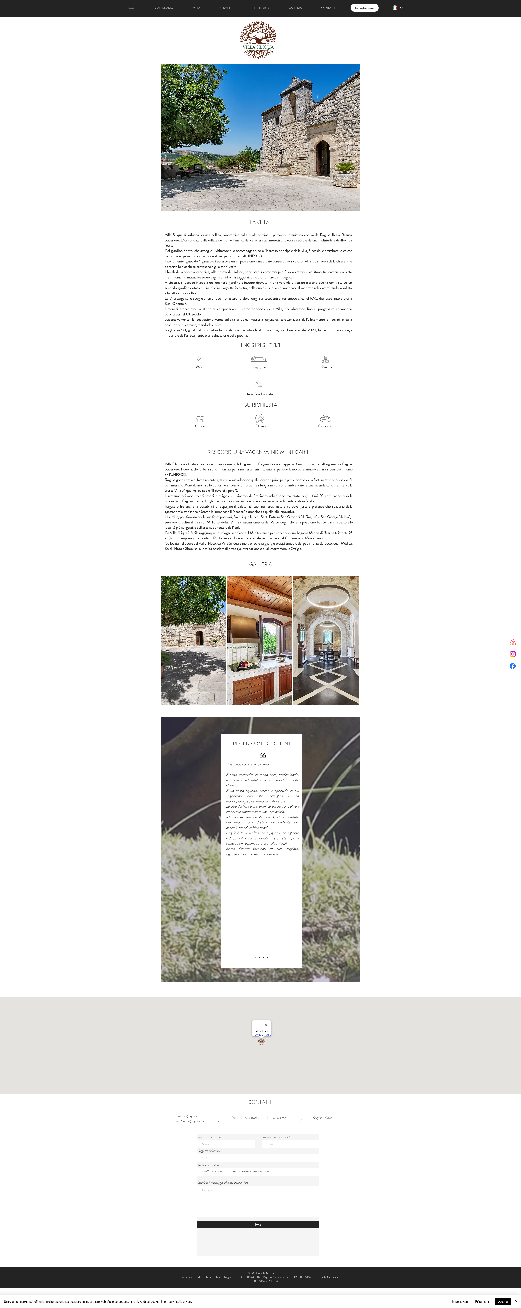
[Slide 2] (263, 957)
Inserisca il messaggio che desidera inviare (222, 1182)
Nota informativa (208, 1165)
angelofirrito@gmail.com (190, 1120)
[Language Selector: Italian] (397, 7)
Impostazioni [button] (460, 1301)
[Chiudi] (516, 1301)
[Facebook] (513, 666)
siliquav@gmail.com (190, 1116)
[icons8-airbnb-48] (513, 642)
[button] (200, 419)
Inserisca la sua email (275, 1137)
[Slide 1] (255, 957)
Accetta (503, 1301)
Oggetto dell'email (208, 1150)
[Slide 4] (267, 957)
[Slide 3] (259, 957)
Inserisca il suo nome (210, 1137)
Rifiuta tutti (482, 1301)
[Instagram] (513, 654)
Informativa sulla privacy (176, 1301)
